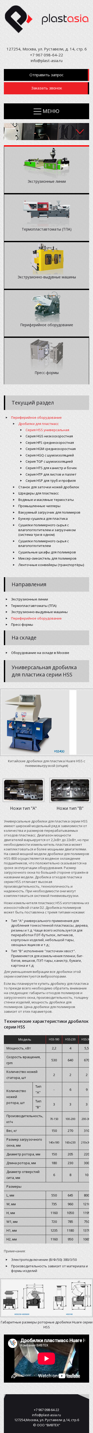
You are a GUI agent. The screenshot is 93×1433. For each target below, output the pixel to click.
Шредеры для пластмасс (38, 493)
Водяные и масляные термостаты (46, 499)
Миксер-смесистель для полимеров (47, 558)
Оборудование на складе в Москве (40, 652)
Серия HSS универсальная (47, 430)
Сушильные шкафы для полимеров (47, 552)
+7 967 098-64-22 (46, 54)
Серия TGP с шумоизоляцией (49, 461)
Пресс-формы (22, 624)
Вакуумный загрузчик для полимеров (49, 512)
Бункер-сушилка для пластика (43, 518)
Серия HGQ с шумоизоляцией (50, 455)
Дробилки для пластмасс (38, 423)
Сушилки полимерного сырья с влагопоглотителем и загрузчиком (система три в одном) (47, 530)
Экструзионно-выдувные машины (39, 611)
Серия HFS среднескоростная (50, 442)
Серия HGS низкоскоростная (49, 436)
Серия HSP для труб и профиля (51, 480)
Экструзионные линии (29, 599)
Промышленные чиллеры (39, 506)
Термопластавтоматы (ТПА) (33, 605)
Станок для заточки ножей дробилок (48, 487)
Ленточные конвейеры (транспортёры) (51, 564)
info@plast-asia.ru (47, 60)
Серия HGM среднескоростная (51, 448)
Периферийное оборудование (36, 417)
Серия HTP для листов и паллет (51, 474)
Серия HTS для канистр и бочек (51, 468)
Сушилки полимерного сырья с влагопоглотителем (43, 543)
